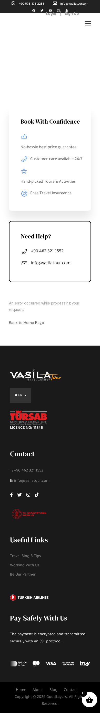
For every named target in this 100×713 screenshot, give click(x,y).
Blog (53, 690)
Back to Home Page (26, 322)
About (38, 690)
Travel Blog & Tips (25, 556)
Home (21, 690)
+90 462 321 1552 (28, 471)
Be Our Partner (23, 575)
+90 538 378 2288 (31, 3)
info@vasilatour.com (73, 3)
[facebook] (33, 10)
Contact (71, 690)
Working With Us (24, 566)
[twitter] (42, 10)
